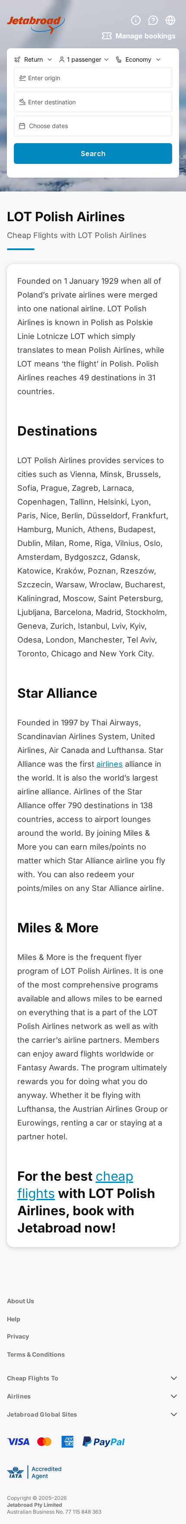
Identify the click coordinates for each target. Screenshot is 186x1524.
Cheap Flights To (33, 1378)
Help (13, 1319)
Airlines (19, 1396)
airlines (109, 763)
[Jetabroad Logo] (36, 25)
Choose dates (48, 125)
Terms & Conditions (36, 1354)
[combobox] (93, 77)
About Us (20, 1300)
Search (93, 153)
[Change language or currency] (170, 20)
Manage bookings (145, 35)
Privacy (18, 1336)
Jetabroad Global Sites (42, 1414)
